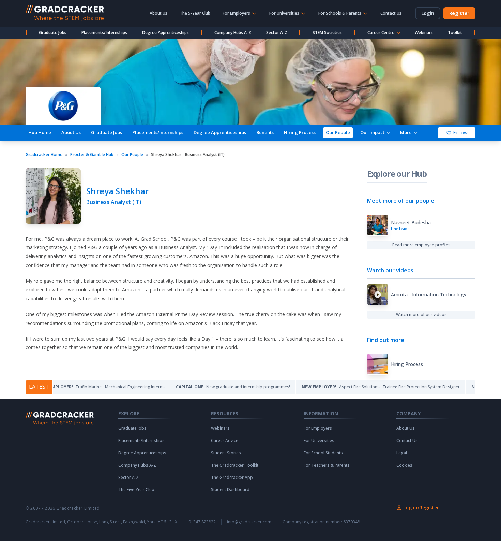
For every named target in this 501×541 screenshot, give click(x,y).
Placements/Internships (104, 32)
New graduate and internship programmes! (215, 387)
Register (459, 13)
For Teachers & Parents (327, 465)
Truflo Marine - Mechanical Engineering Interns (84, 387)
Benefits (265, 132)
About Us (158, 13)
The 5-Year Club (195, 13)
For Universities (319, 440)
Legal (401, 453)
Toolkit (455, 32)
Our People (338, 132)
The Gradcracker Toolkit (234, 465)
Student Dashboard (230, 490)
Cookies (404, 465)
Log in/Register (421, 507)
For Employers (318, 428)
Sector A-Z (276, 32)
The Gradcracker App (232, 477)
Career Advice (224, 440)
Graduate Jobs (52, 32)
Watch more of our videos (421, 314)
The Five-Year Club (136, 490)
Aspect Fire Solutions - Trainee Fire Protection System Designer (363, 387)
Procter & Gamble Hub (91, 154)
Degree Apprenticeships (165, 32)
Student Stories (226, 453)
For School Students (323, 453)
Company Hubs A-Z (232, 32)
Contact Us (390, 13)
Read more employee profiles (421, 245)
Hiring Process (300, 132)
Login (427, 13)
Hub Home (39, 132)
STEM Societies (327, 32)
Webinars (424, 32)
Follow (460, 132)
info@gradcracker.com (249, 522)
